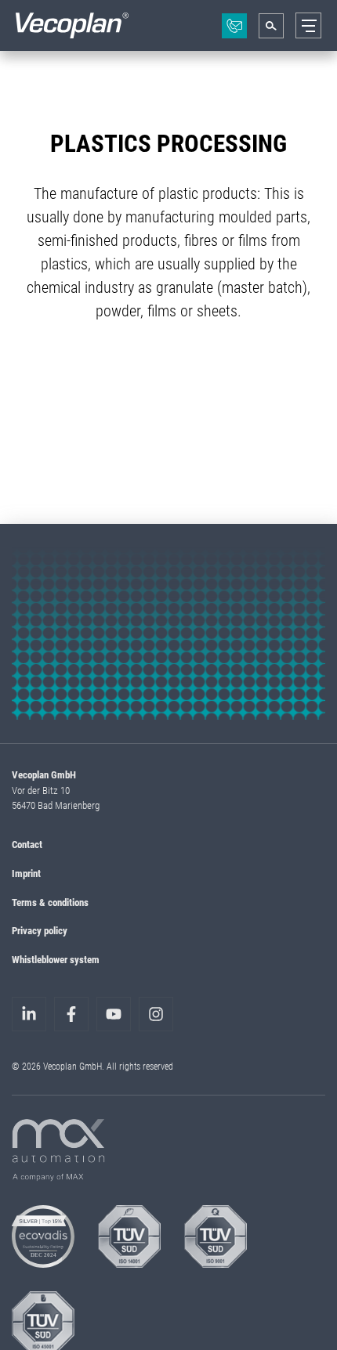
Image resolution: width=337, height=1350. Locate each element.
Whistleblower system (56, 959)
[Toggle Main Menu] (308, 25)
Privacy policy (39, 930)
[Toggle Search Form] (271, 25)
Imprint (26, 873)
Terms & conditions (50, 902)
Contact (27, 844)
